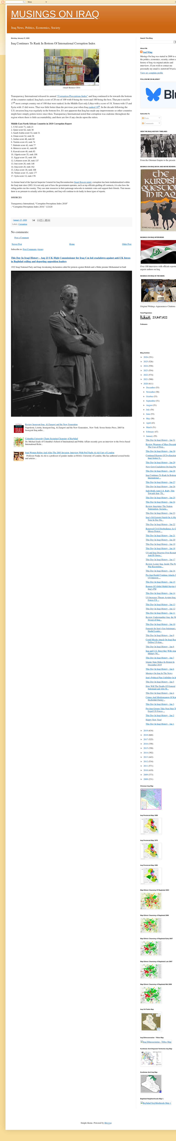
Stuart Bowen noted (82, 182)
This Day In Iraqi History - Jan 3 (160, 704)
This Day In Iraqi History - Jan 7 (160, 657)
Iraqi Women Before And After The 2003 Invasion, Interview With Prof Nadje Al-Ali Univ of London (69, 452)
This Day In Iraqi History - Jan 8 (160, 646)
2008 (146, 779)
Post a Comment (21, 237)
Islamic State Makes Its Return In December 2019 (160, 663)
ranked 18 (94, 107)
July (148, 409)
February (150, 431)
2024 (146, 365)
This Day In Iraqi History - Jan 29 (160, 462)
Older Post (126, 244)
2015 (146, 748)
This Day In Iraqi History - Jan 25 (160, 497)
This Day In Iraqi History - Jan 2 (160, 715)
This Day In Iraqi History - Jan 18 (160, 548)
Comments (149, 123)
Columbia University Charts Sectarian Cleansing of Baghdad (51, 438)
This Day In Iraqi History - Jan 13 (160, 604)
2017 (146, 739)
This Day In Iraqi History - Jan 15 (160, 581)
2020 (146, 383)
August (149, 405)
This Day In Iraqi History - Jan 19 (160, 544)
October (150, 396)
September (151, 400)
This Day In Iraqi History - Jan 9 (160, 635)
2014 (146, 752)
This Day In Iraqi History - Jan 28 (160, 470)
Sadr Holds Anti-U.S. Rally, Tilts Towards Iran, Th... (160, 492)
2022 (146, 374)
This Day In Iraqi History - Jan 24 (160, 501)
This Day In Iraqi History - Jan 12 (160, 608)
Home (72, 244)
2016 (146, 743)
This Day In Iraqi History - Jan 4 (160, 692)
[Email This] (38, 220)
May (148, 418)
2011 (146, 765)
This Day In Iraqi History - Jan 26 (160, 486)
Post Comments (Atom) (33, 249)
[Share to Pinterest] (49, 220)
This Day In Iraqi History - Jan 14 (160, 593)
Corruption (22, 224)
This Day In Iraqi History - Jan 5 (160, 681)
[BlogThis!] (41, 220)
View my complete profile (151, 72)
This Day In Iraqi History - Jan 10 (160, 624)
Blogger (108, 1122)
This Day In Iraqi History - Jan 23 (160, 513)
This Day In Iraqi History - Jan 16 (160, 570)
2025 (146, 361)
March (149, 427)
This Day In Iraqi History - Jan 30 (160, 451)
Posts (146, 118)
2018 (146, 734)
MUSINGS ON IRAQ (55, 14)
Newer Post (17, 244)
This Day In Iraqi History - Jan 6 (160, 668)
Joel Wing (147, 52)
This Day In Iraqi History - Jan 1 (160, 723)
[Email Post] (33, 220)
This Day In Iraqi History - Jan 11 (160, 612)
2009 (146, 774)
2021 (146, 379)
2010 (146, 770)
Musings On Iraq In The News (159, 673)
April (148, 422)
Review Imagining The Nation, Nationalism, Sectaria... (159, 507)
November (151, 391)
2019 (146, 730)
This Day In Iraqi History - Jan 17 (160, 559)
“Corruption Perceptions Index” (72, 96)
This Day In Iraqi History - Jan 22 (160, 524)
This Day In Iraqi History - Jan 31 (160, 440)
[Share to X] (43, 220)
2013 (146, 756)
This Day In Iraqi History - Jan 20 (160, 539)
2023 (146, 370)
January (149, 436)
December (151, 387)
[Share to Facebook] (46, 220)
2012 (146, 761)
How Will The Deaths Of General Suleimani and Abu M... (160, 687)
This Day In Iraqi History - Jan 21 (160, 535)
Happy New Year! (154, 719)
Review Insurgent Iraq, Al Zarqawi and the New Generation (51, 424)
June (148, 413)
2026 (146, 357)
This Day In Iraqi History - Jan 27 (160, 482)
